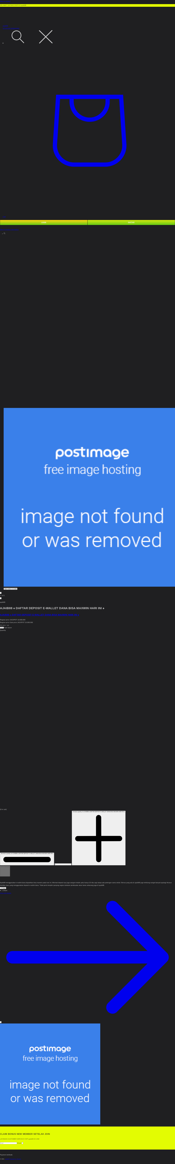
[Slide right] (0, 598)
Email (19, 1143)
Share (3, 888)
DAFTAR (131, 222)
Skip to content (5, 1)
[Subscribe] (22, 1143)
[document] (87, 1074)
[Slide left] (0, 593)
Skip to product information (9, 229)
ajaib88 (7, 1159)
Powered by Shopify (15, 1159)
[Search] (87, 37)
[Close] (0, 1022)
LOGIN (43, 222)
